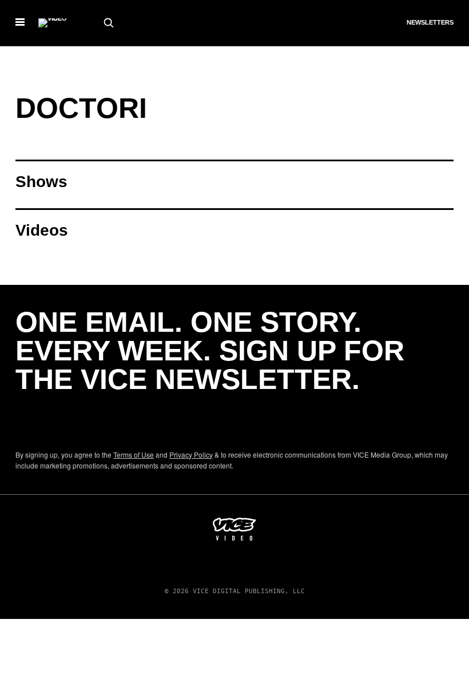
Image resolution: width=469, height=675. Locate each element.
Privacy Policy (191, 454)
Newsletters (430, 22)
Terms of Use (133, 454)
